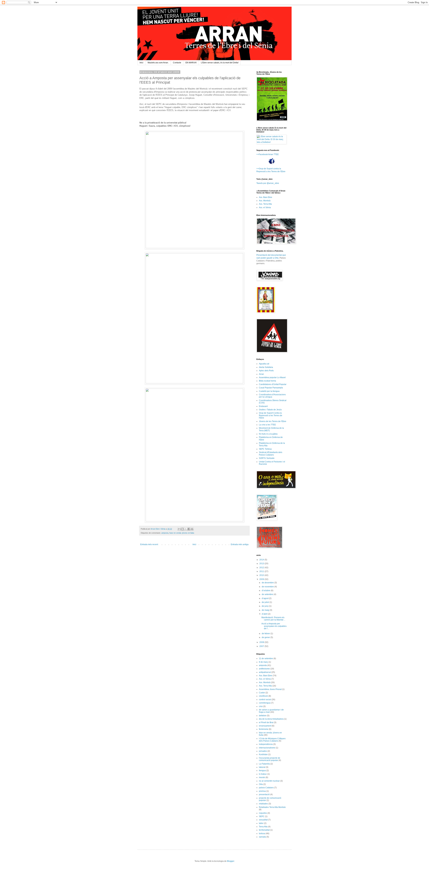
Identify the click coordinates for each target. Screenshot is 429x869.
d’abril (265, 614)
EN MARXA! (191, 62)
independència (266, 744)
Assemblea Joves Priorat (270, 689)
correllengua (264, 703)
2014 (262, 560)
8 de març (263, 662)
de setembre (268, 594)
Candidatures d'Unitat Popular (272, 384)
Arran (261, 374)
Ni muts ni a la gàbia (268, 434)
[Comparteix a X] (185, 529)
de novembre (268, 586)
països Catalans (266, 787)
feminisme (263, 729)
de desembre (268, 582)
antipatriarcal (265, 672)
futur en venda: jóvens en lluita (181, 533)
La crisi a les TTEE (267, 425)
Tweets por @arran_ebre (267, 183)
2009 (262, 579)
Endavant (263, 406)
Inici (141, 62)
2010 (262, 575)
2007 (262, 646)
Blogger (230, 861)
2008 (262, 642)
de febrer (266, 633)
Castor (262, 692)
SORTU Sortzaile (266, 458)
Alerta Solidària (266, 367)
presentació (264, 794)
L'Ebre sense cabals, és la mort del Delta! (219, 62)
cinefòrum (263, 696)
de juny (265, 606)
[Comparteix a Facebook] (189, 529)
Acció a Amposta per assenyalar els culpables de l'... (274, 626)
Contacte (177, 62)
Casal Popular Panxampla (271, 388)
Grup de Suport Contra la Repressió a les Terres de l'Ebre (270, 415)
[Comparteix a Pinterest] (192, 529)
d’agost (265, 598)
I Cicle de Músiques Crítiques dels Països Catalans (272, 739)
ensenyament (265, 726)
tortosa (262, 833)
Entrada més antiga (240, 544)
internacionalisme (267, 748)
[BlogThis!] (182, 529)
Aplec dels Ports (266, 370)
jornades (263, 751)
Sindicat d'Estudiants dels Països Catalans (270, 453)
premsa (262, 791)
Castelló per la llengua (269, 391)
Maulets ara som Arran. (158, 62)
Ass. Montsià (264, 200)
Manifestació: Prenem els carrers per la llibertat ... (273, 618)
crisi (261, 706)
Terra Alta (263, 826)
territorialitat (264, 830)
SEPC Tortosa (265, 449)
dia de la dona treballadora (271, 719)
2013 (262, 563)
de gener (266, 637)
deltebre (262, 715)
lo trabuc (263, 774)
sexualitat (263, 820)
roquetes (263, 813)
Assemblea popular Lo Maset (272, 377)
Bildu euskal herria (267, 381)
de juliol (265, 602)
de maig (266, 610)
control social (265, 699)
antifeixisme (264, 669)
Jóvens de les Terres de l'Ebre (272, 421)
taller (261, 823)
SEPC (261, 816)
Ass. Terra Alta (265, 204)
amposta (164, 533)
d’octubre (266, 590)
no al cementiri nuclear (269, 781)
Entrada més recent (149, 544)
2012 (262, 567)
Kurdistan (263, 754)
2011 (262, 571)
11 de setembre (266, 658)
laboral (262, 767)
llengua (262, 770)
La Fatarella (264, 764)
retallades (263, 804)
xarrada (262, 837)
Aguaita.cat (264, 364)
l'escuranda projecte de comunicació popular (269, 759)
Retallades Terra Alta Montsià (272, 807)
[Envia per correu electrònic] (179, 529)
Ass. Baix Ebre (265, 197)
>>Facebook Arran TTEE (267, 154)
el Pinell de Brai (266, 722)
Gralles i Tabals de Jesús (270, 409)
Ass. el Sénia (265, 207)
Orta (261, 784)
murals (262, 777)
